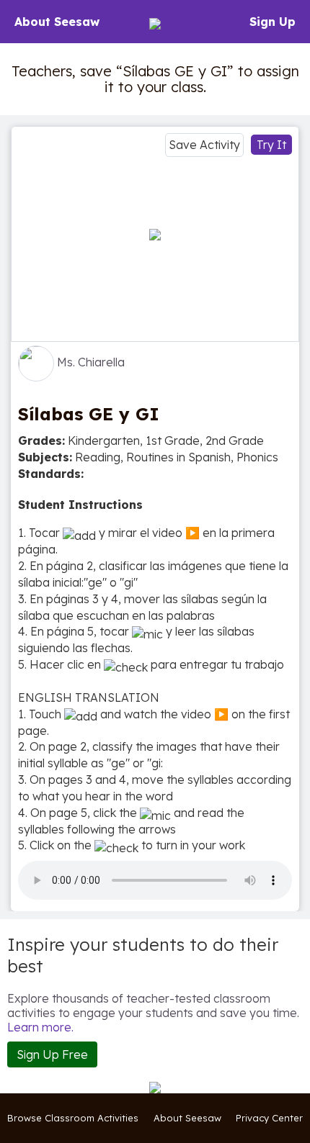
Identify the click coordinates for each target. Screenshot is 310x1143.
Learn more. (40, 1027)
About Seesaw (56, 21)
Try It (271, 144)
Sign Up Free (52, 1054)
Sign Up (272, 21)
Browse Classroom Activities (72, 1118)
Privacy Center (269, 1118)
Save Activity (204, 144)
